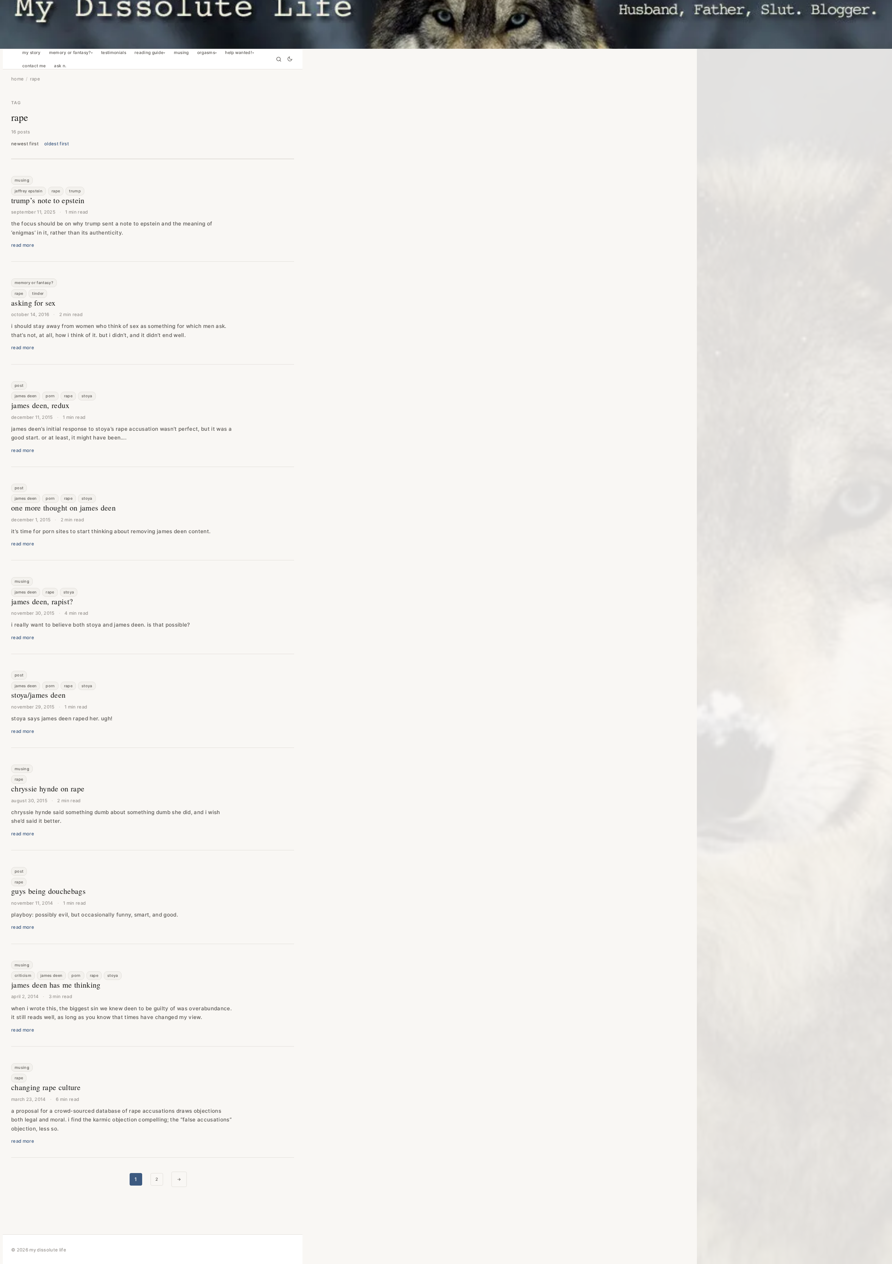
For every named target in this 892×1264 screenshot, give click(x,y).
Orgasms (206, 52)
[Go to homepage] (446, 24)
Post (19, 385)
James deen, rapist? (42, 601)
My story (31, 52)
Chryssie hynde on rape (47, 788)
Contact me (34, 65)
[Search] (279, 59)
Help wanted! (238, 52)
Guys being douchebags (48, 891)
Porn (50, 395)
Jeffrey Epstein (29, 191)
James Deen (26, 395)
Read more (22, 245)
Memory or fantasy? (70, 52)
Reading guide (148, 52)
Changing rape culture (45, 1087)
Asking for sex (33, 303)
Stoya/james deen (38, 695)
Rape (56, 191)
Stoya (87, 395)
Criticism (23, 975)
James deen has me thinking (56, 985)
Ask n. (60, 65)
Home (17, 79)
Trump (75, 191)
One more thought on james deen (63, 508)
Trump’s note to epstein (48, 200)
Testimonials (113, 52)
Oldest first (56, 143)
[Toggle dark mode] (290, 59)
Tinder (38, 293)
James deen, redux (40, 405)
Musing (181, 52)
